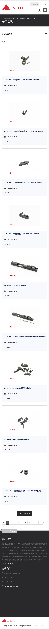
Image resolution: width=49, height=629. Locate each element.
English (43, 4)
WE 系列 (29, 18)
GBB (14, 18)
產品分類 (9, 18)
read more (9, 563)
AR (34, 18)
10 (40, 523)
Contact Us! (24, 513)
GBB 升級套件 (21, 18)
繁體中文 (35, 4)
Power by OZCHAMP (38, 626)
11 (4, 526)
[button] (24, 34)
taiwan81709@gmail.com (12, 586)
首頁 (3, 18)
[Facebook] (39, 10)
